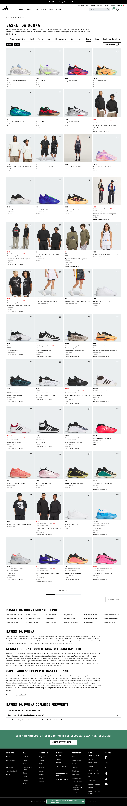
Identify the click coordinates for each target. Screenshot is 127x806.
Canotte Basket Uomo (33, 619)
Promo (58, 9)
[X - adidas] (113, 768)
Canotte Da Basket (32, 623)
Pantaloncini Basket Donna (90, 615)
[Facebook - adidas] (113, 757)
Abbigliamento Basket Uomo (14, 619)
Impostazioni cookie (37, 802)
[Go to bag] (122, 9)
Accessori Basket (12, 623)
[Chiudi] (48, 801)
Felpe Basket (49, 619)
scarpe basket (21, 695)
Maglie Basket (69, 615)
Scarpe (43, 9)
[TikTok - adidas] (113, 779)
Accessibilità (92, 802)
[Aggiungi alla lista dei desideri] (31, 52)
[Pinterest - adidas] (113, 773)
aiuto (86, 5)
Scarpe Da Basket (109, 623)
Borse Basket (88, 623)
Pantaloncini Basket (71, 623)
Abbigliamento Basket (14, 615)
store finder (81, 5)
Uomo (21, 9)
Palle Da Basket (69, 619)
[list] (63, 39)
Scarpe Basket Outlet (110, 619)
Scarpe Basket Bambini (111, 615)
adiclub (113, 5)
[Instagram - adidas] (113, 763)
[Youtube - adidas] (113, 784)
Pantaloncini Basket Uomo (90, 619)
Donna (29, 9)
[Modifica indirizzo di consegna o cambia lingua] (122, 5)
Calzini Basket (31, 615)
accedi (118, 5)
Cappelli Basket (50, 615)
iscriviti (107, 5)
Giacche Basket (50, 623)
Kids (36, 9)
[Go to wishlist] (117, 9)
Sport (51, 9)
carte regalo (100, 5)
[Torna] (5, 8)
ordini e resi (93, 5)
